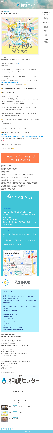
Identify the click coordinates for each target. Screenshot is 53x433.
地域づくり (46, 27)
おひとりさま (46, 17)
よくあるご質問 (46, 19)
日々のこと (46, 30)
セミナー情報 (46, 25)
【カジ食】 (46, 15)
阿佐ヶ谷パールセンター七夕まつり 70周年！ (20, 406)
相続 (46, 34)
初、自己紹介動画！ (14, 418)
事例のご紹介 (46, 26)
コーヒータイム (46, 21)
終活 (46, 35)
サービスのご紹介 (46, 22)
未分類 (46, 31)
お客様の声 (46, 18)
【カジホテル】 (46, 14)
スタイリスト (46, 23)
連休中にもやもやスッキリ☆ (16, 412)
